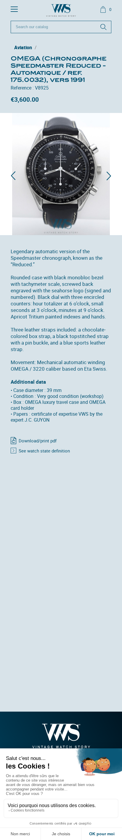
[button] (13, 176)
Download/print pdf (38, 441)
